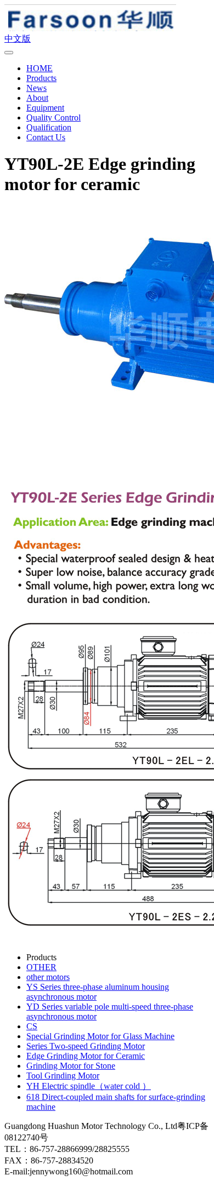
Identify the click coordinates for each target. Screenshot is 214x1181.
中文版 (17, 38)
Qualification (48, 127)
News (36, 88)
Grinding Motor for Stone (70, 1065)
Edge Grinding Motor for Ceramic (85, 1055)
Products (41, 78)
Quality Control (53, 117)
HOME (39, 68)
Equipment (45, 107)
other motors (48, 977)
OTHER (41, 967)
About (37, 97)
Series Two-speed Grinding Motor (85, 1046)
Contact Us (45, 137)
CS (31, 1026)
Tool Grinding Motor (62, 1075)
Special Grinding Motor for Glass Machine (100, 1036)
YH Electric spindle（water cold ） (88, 1086)
